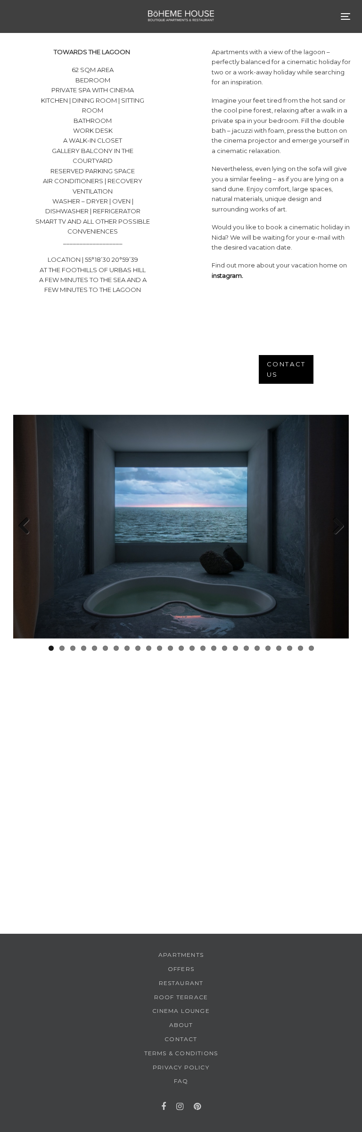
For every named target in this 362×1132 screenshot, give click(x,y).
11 (159, 648)
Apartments (181, 954)
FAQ (181, 1080)
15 (203, 648)
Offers (181, 968)
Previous (27, 526)
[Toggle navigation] (345, 16)
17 (224, 648)
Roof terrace (181, 997)
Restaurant (181, 982)
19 (246, 648)
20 (257, 648)
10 (148, 648)
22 (278, 648)
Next (334, 526)
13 (181, 648)
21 (268, 648)
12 (170, 648)
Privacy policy (181, 1067)
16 (213, 648)
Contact (181, 1039)
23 (289, 648)
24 (300, 648)
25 (311, 648)
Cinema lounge (181, 1010)
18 (235, 648)
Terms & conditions (181, 1053)
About (181, 1024)
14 (192, 648)
